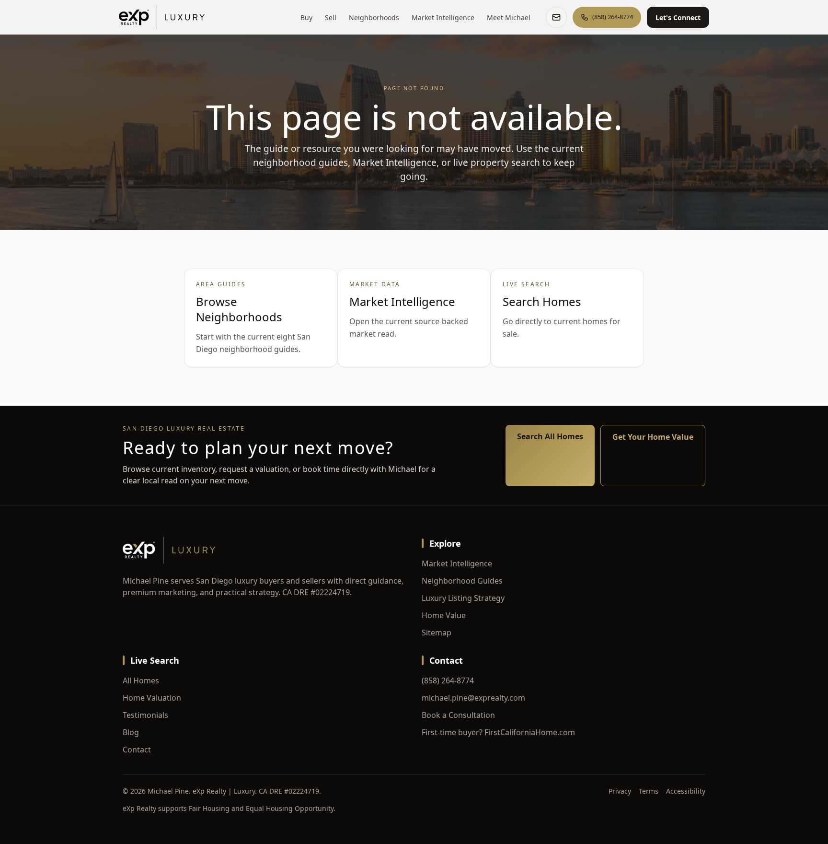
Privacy (620, 791)
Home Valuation (152, 697)
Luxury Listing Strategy (463, 598)
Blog (131, 732)
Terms (648, 791)
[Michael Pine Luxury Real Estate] (162, 17)
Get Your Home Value (652, 437)
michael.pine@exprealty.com (473, 697)
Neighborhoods (374, 17)
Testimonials (145, 715)
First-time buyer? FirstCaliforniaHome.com (498, 732)
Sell (330, 17)
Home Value (444, 615)
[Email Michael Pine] (556, 17)
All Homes (141, 680)
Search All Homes (550, 436)
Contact (137, 749)
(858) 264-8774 (448, 680)
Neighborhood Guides (462, 580)
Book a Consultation (458, 715)
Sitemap (436, 632)
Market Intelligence (443, 17)
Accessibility (685, 791)
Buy (306, 17)
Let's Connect (678, 17)
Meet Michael (508, 17)
